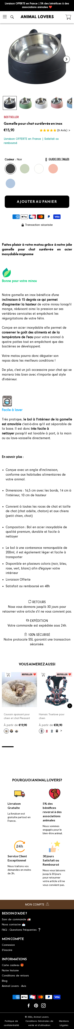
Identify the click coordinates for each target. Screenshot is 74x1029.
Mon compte (35, 904)
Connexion (8, 945)
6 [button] (66, 746)
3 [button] (31, 746)
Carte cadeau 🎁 (13, 965)
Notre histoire (10, 970)
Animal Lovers (41, 1017)
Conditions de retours (15, 975)
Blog (4, 980)
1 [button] (8, 746)
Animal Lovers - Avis (14, 986)
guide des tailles (59, 159)
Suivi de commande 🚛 (16, 919)
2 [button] (19, 746)
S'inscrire (7, 950)
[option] (19, 704)
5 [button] (55, 746)
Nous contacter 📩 (13, 924)
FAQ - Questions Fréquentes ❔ (21, 929)
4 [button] (43, 746)
